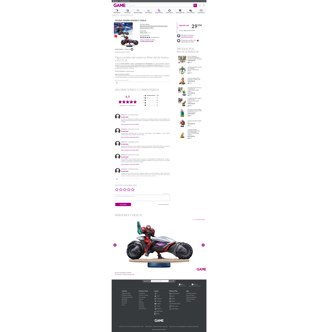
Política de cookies (190, 299)
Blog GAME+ (159, 311)
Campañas (124, 303)
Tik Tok (158, 306)
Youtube (158, 303)
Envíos (140, 301)
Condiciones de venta (191, 293)
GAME (119, 5)
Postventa (141, 305)
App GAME (124, 299)
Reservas (141, 299)
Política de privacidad (191, 297)
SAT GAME (124, 301)
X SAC (158, 296)
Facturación (141, 306)
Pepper (173, 298)
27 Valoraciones (155, 37)
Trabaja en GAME (126, 293)
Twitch (157, 313)
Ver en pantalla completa (199, 219)
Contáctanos (142, 293)
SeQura (173, 301)
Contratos (188, 301)
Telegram (158, 308)
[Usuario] (200, 5)
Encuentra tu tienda (126, 295)
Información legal (190, 295)
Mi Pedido (141, 303)
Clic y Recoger (142, 297)
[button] (195, 5)
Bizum (172, 296)
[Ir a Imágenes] (132, 49)
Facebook (158, 301)
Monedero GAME (175, 303)
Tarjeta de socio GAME (127, 297)
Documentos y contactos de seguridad (124, 274)
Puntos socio (174, 306)
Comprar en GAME (143, 295)
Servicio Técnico (142, 308)
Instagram (159, 298)
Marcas (123, 305)
